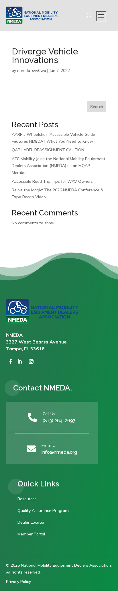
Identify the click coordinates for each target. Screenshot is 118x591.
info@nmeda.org (59, 452)
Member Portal (31, 534)
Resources (27, 498)
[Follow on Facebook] (10, 361)
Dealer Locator (31, 522)
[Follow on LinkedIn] (19, 361)
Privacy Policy (18, 581)
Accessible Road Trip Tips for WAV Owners (52, 181)
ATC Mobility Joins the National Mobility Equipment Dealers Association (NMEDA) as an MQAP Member (58, 165)
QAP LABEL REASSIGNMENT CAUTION (48, 149)
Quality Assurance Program (43, 510)
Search (96, 106)
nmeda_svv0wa (31, 70)
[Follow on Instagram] (31, 361)
